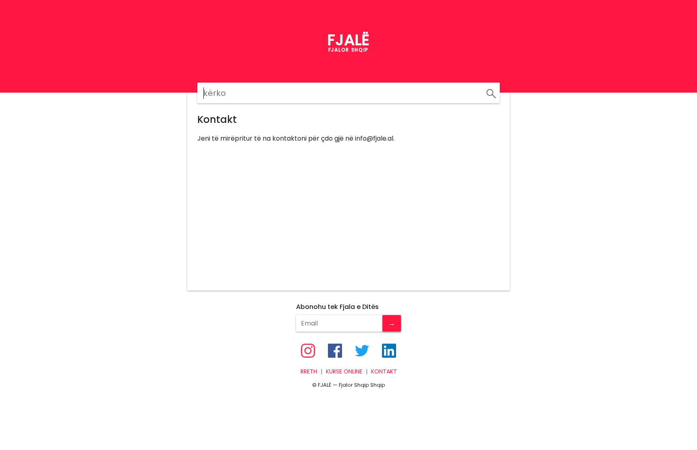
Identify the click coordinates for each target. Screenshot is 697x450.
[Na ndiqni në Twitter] (362, 351)
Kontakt (384, 371)
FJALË (348, 40)
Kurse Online (344, 371)
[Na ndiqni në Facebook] (335, 351)
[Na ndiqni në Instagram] (308, 351)
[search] (490, 92)
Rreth (309, 371)
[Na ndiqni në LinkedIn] (389, 351)
